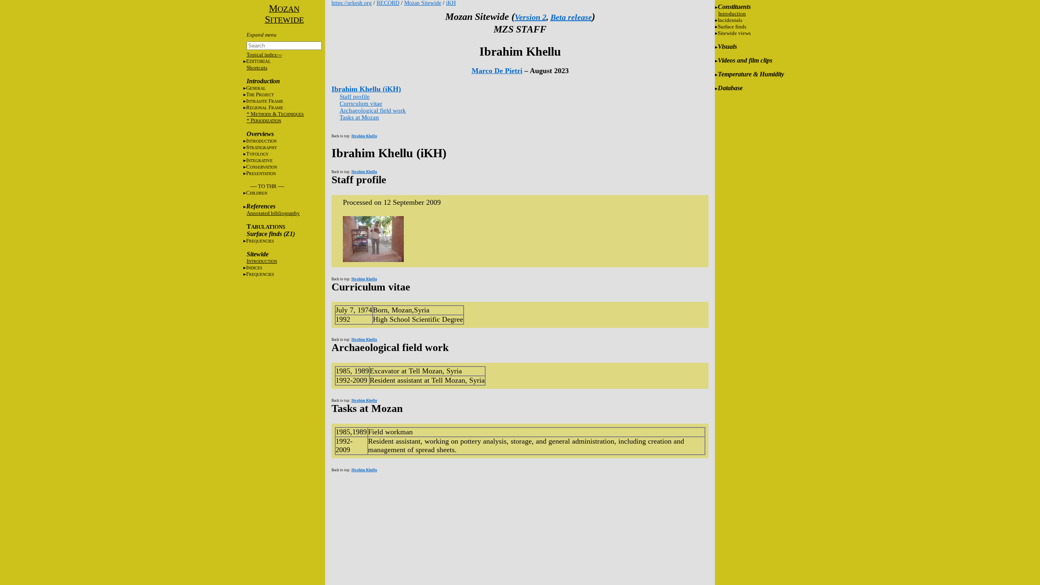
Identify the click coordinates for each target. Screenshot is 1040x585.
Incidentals (730, 20)
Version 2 (530, 17)
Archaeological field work (373, 110)
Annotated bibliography (273, 213)
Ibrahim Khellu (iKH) (366, 89)
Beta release (571, 17)
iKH (451, 3)
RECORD (388, 3)
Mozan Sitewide (422, 3)
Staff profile (355, 96)
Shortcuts (257, 68)
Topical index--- (264, 55)
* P (264, 120)
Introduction (732, 14)
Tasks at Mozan (359, 117)
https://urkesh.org (352, 3)
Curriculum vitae (361, 103)
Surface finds (732, 27)
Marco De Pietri (497, 71)
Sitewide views (734, 33)
